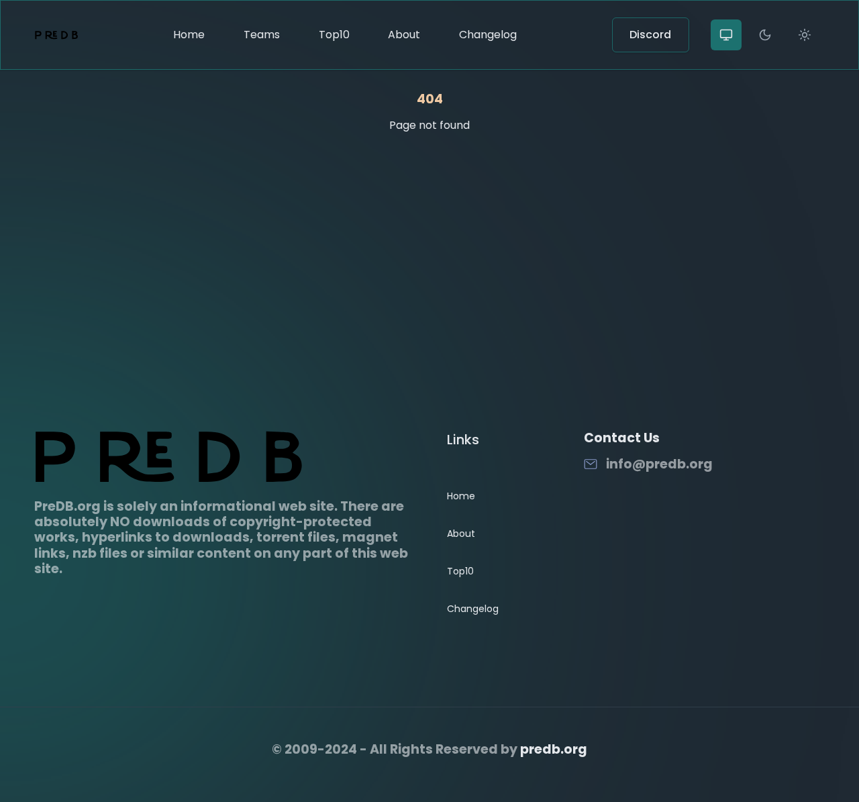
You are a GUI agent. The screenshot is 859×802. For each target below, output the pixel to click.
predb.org (553, 749)
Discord (650, 34)
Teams (262, 34)
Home (189, 34)
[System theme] (726, 34)
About (404, 34)
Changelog (488, 34)
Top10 (334, 34)
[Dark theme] (765, 34)
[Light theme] (804, 34)
